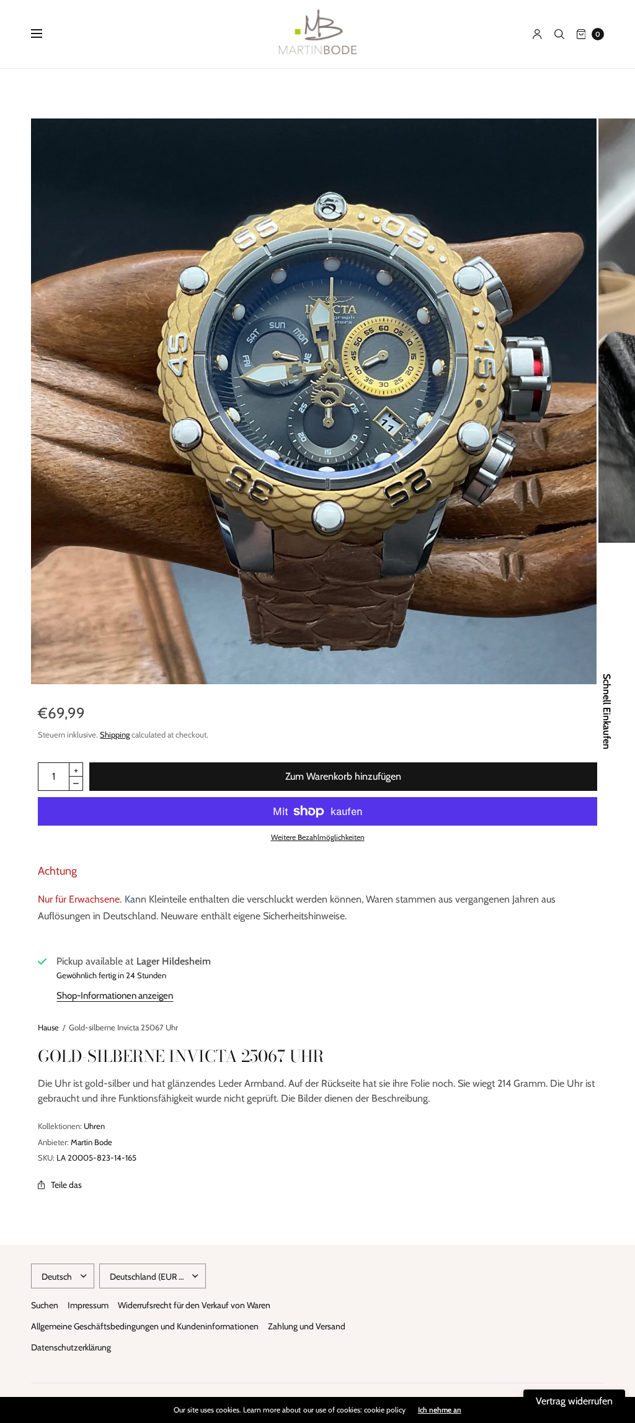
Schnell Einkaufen (606, 711)
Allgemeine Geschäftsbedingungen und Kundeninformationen (145, 1326)
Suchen (44, 1305)
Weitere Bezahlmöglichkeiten (318, 837)
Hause (48, 1027)
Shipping (115, 734)
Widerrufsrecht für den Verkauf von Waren (194, 1305)
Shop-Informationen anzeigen (114, 996)
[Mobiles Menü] (44, 34)
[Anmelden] (537, 34)
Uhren (94, 1126)
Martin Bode (91, 1142)
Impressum (88, 1305)
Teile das (66, 1184)
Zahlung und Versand (306, 1326)
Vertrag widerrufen (574, 1401)
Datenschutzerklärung (71, 1347)
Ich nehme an (439, 1410)
